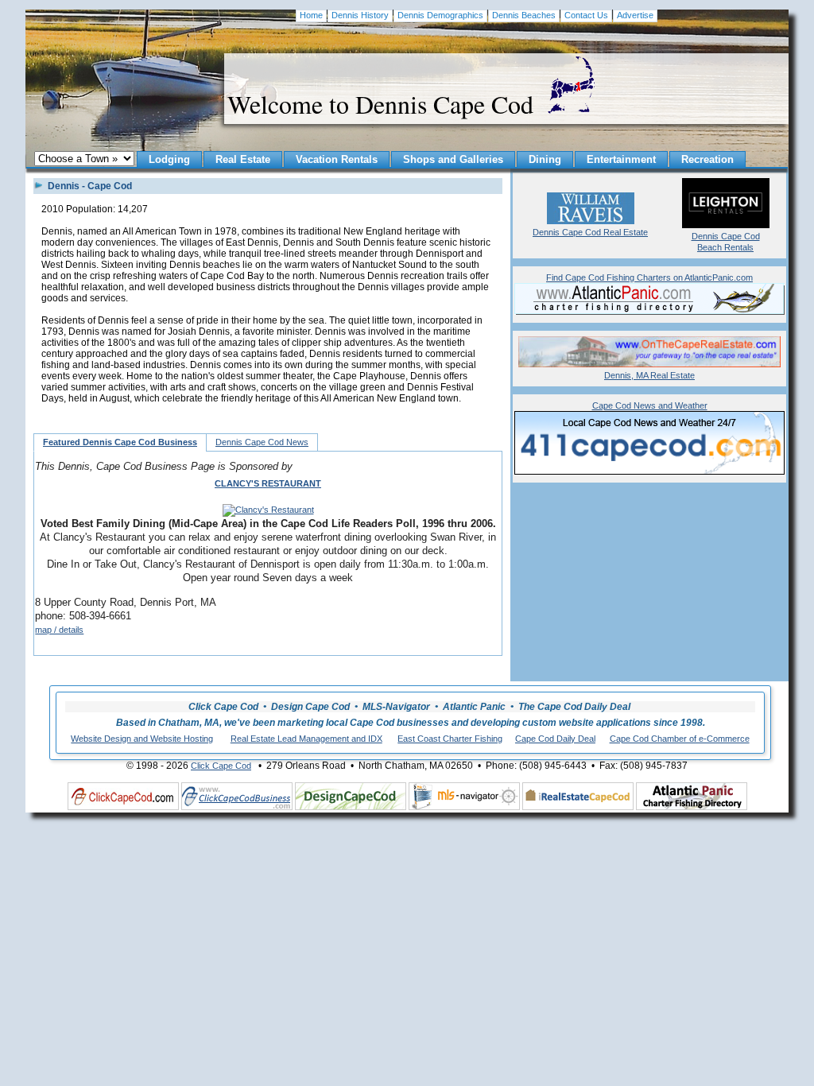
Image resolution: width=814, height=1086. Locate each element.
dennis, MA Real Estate (649, 375)
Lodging (169, 159)
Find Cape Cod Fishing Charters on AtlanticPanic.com (649, 277)
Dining (545, 159)
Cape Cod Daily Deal (555, 738)
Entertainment (621, 159)
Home (311, 15)
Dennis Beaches (524, 15)
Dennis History (360, 15)
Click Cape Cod (221, 765)
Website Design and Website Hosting (142, 738)
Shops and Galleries (453, 159)
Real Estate (242, 159)
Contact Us (586, 15)
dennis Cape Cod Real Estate (590, 232)
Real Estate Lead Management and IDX (306, 738)
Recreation (707, 159)
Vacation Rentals (337, 159)
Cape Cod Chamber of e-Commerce (680, 738)
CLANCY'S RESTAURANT (268, 483)
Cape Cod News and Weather (649, 405)
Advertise (635, 15)
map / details (59, 629)
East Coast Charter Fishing (449, 738)
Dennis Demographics (440, 15)
